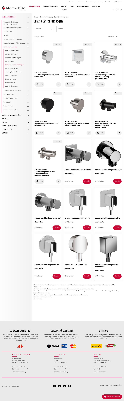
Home (36, 17)
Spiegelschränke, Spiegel (12, 28)
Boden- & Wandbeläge (50, 6)
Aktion (64, 10)
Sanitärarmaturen (10, 47)
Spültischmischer (11, 86)
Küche (72, 6)
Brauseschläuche (11, 54)
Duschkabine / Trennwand (12, 39)
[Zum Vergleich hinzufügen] (58, 84)
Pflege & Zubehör (83, 6)
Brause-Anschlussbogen (14, 65)
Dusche (6, 35)
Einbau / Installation (10, 110)
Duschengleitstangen (13, 58)
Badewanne (7, 31)
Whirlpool (7, 102)
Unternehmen (80, 2)
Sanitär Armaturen (12, 51)
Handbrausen (10, 83)
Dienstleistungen (91, 2)
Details (87, 181)
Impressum (104, 385)
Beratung (100, 2)
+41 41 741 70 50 (101, 366)
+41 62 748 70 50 (20, 366)
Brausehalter (10, 61)
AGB (110, 385)
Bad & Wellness (34, 6)
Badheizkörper (8, 94)
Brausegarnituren (11, 68)
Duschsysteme (10, 79)
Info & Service (70, 2)
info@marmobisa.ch (21, 369)
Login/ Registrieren (117, 2)
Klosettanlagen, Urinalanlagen (14, 43)
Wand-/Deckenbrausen (13, 72)
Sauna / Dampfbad (10, 98)
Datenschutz (117, 385)
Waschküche (8, 106)
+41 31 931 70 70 (62, 366)
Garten (63, 6)
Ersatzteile (96, 6)
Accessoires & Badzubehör (13, 90)
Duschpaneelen (11, 76)
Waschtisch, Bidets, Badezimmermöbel (10, 23)
